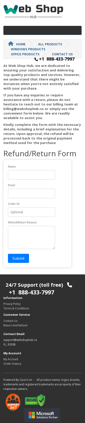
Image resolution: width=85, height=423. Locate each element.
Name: (12, 167)
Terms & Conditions (16, 308)
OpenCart (25, 380)
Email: (11, 185)
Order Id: (14, 204)
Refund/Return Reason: (22, 222)
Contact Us (10, 321)
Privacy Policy (12, 304)
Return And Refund (15, 325)
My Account (10, 359)
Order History (12, 364)
